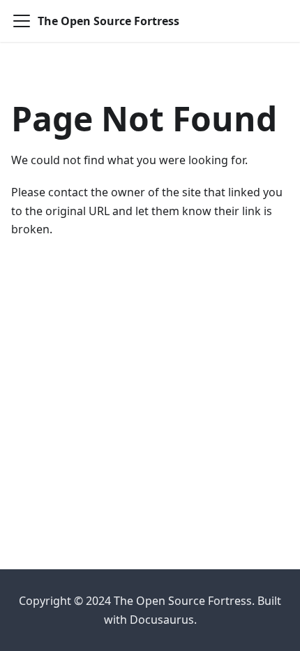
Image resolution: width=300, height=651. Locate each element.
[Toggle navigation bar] (21, 20)
